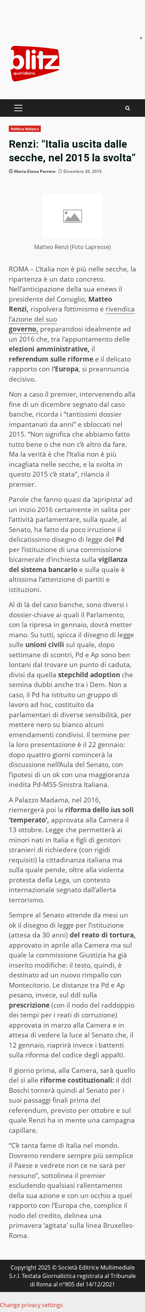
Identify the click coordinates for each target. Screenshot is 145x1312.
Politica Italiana (25, 128)
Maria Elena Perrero (34, 171)
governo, (23, 329)
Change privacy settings (31, 1305)
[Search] (127, 108)
